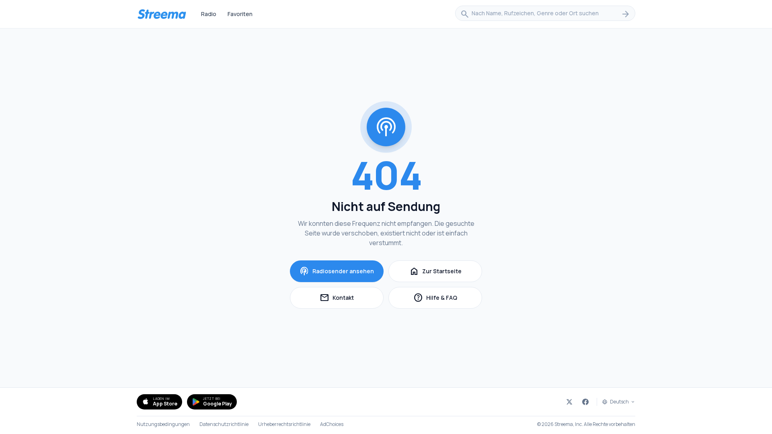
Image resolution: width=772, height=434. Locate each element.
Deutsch (619, 402)
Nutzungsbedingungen (163, 424)
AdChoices (331, 424)
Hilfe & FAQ (447, 298)
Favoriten (240, 14)
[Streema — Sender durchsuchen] (162, 14)
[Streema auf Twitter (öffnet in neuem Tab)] (569, 401)
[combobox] (545, 14)
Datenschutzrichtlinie (223, 424)
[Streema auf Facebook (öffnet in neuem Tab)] (585, 401)
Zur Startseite (435, 271)
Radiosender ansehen (337, 271)
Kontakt (352, 298)
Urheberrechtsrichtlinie (284, 424)
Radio (208, 14)
